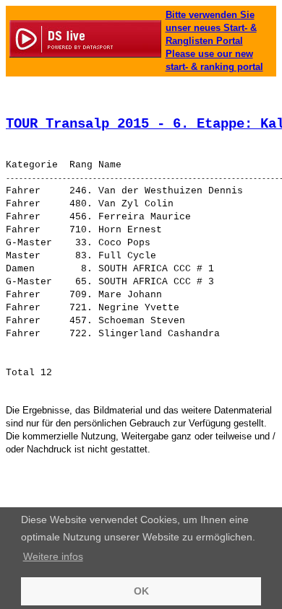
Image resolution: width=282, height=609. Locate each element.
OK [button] (141, 591)
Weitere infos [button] (53, 556)
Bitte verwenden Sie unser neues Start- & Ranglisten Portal (211, 27)
